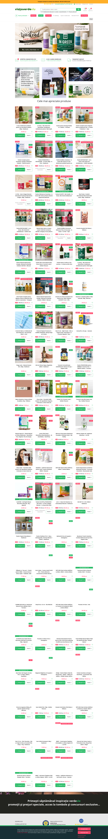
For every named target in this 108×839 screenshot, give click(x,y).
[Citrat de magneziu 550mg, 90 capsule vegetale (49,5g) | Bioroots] (23, 696)
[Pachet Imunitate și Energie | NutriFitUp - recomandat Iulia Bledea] (84, 662)
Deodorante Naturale (48, 11)
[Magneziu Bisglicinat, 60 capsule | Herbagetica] (44, 662)
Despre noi (85, 4)
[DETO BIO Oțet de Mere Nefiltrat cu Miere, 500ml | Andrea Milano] (64, 559)
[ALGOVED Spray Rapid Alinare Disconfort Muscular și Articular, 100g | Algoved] (23, 628)
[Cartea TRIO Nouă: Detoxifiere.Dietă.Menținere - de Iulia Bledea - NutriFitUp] (44, 423)
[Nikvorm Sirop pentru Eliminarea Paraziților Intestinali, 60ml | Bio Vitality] (64, 423)
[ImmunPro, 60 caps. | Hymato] (84, 320)
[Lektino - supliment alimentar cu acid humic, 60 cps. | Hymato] (64, 765)
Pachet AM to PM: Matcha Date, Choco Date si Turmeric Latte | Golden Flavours (44, 264)
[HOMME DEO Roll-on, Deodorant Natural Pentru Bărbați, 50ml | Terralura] (23, 594)
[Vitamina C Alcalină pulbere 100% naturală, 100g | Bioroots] (84, 286)
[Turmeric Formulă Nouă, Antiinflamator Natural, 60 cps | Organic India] (64, 354)
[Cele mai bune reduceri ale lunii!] (81, 74)
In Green (56, 11)
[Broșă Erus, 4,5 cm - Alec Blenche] (44, 594)
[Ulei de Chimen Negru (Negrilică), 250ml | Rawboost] (44, 354)
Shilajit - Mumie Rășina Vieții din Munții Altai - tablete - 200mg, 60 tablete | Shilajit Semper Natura (64, 674)
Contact (91, 4)
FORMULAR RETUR (20, 824)
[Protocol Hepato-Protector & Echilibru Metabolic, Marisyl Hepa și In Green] (44, 320)
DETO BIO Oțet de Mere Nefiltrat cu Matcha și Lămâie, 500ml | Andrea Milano (84, 708)
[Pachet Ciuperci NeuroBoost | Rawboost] (23, 525)
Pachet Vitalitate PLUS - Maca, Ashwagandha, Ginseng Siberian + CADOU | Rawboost (43, 537)
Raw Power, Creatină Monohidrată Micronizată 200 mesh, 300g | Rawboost (84, 195)
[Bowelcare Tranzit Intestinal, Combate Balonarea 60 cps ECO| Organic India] (84, 525)
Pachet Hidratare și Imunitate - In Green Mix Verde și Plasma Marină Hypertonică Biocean (44, 195)
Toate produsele (22, 15)
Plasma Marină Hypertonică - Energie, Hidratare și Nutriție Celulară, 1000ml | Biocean (44, 298)
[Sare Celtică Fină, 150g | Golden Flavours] (44, 696)
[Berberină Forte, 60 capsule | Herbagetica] (64, 525)
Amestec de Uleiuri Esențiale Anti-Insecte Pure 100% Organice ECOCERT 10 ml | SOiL (64, 298)
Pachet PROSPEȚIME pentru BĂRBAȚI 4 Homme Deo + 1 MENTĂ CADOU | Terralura (84, 366)
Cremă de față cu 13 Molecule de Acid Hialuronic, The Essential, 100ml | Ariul (24, 332)
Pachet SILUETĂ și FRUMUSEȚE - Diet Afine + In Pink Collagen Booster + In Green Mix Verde (44, 503)
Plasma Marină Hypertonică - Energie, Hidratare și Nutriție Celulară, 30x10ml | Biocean (23, 264)
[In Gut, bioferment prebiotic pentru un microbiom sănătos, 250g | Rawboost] (23, 115)
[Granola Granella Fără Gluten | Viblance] (84, 217)
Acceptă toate (84, 829)
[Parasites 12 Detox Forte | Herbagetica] (44, 628)
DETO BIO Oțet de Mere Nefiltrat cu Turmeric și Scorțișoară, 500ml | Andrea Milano (64, 606)
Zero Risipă (84, 15)
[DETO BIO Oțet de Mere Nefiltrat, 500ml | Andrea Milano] (64, 457)
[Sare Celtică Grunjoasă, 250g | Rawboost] (44, 730)
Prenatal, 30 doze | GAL (84, 604)
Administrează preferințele (82, 836)
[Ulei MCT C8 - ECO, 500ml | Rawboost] (84, 491)
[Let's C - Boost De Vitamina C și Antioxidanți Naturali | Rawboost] (64, 491)
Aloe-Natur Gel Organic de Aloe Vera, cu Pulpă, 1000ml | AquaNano (24, 674)
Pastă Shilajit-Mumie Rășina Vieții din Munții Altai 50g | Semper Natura (84, 640)
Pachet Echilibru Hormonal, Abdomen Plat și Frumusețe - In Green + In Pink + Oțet (64, 230)
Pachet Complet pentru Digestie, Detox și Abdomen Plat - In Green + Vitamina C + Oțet (84, 127)
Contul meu (78, 4)
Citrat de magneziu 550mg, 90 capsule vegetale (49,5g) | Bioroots (23, 708)
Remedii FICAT (75, 15)
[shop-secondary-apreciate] (81, 91)
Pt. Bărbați (56, 15)
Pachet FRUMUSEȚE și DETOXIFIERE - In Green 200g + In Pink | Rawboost (44, 161)
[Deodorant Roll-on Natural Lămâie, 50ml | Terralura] (84, 559)
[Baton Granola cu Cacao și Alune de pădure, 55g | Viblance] (23, 388)
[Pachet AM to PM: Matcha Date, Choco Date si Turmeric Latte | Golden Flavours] (44, 252)
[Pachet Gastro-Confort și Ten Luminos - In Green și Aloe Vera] (64, 252)
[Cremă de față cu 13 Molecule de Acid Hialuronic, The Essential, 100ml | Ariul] (23, 320)
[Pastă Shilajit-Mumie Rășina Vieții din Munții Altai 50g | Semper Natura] (84, 628)
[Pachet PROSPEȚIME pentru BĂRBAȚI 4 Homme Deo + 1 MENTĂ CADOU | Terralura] (84, 354)
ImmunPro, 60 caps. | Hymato (84, 331)
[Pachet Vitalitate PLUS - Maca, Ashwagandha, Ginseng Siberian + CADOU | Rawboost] (44, 525)
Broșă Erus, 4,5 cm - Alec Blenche (44, 604)
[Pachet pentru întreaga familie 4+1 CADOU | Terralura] (64, 115)
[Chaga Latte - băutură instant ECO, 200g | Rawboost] (23, 354)
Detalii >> (29, 135)
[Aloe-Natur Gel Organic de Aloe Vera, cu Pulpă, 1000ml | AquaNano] (23, 662)
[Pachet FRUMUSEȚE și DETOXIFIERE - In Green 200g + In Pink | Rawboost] (44, 149)
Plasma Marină (72, 11)
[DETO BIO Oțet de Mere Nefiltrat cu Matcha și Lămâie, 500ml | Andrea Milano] (84, 696)
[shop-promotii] (54, 82)
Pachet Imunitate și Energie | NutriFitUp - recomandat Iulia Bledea (84, 674)
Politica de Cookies (22, 832)
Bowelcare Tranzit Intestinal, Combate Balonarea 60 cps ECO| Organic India (84, 537)
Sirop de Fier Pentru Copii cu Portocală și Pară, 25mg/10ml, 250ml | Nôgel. (84, 743)
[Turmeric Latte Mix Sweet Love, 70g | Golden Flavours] (84, 388)
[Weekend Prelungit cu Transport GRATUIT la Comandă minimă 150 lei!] (54, 39)
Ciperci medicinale (65, 15)
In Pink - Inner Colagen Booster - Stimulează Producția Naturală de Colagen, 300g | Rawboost (23, 195)
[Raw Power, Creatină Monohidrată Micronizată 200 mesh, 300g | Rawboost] (84, 183)
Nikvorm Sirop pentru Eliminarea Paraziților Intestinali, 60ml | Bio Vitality (64, 435)
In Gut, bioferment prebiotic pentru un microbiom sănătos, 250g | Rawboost (24, 127)
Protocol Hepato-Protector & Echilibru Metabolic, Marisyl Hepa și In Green (43, 332)
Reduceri (33, 15)
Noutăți (41, 15)
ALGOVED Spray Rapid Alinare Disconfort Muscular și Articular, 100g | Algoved (24, 640)
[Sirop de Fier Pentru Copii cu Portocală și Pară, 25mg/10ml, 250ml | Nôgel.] (84, 730)
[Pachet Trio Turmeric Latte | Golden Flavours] (64, 388)
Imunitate (48, 15)
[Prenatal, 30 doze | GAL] (84, 594)
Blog (91, 19)
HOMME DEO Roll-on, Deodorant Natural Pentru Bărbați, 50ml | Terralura (24, 606)
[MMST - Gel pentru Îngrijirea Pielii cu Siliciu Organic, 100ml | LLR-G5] (44, 765)
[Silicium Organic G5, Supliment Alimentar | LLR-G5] (84, 423)
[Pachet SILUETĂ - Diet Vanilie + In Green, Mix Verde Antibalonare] (64, 183)
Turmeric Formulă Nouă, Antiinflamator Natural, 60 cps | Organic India (64, 366)
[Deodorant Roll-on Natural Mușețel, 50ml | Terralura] (23, 765)
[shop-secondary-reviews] (27, 82)
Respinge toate (84, 832)
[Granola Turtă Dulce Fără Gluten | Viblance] (64, 696)
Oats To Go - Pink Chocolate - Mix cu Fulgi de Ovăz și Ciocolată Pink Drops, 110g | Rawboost (23, 743)
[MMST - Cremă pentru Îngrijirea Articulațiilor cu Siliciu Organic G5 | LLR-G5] (64, 730)
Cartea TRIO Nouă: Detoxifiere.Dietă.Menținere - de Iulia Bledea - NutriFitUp (44, 435)
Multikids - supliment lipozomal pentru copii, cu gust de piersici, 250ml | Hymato (44, 469)
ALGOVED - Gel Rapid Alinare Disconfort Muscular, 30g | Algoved (24, 503)
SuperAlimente (62, 11)
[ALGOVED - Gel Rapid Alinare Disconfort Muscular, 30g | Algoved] (23, 491)
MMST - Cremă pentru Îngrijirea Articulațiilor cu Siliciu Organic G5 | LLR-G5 (64, 743)
